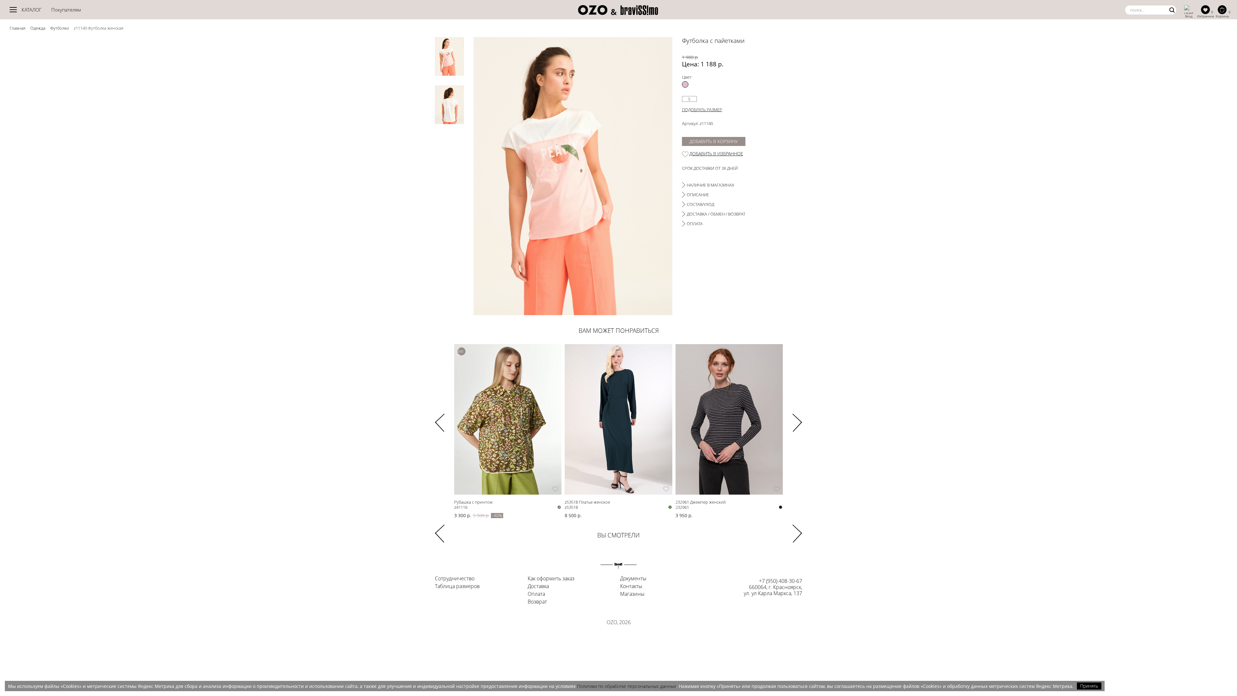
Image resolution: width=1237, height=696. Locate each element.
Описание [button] (698, 195)
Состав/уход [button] (700, 204)
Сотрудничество (455, 578)
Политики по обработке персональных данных (626, 686)
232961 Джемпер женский (701, 502)
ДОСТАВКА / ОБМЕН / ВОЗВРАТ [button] (716, 214)
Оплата (536, 594)
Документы (633, 578)
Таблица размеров (457, 586)
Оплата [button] (695, 224)
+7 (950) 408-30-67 (780, 581)
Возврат (537, 602)
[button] (797, 418)
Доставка (538, 586)
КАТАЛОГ (32, 9)
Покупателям (66, 9)
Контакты (631, 586)
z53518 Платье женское (587, 502)
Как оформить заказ (551, 578)
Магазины (632, 594)
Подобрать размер (702, 109)
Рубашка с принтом (473, 502)
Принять (1089, 686)
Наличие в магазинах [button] (710, 185)
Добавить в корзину (713, 141)
